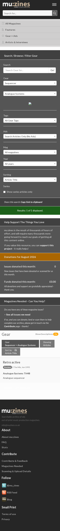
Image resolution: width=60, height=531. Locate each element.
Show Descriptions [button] (46, 334)
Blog (9, 499)
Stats (5, 447)
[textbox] (17, 13)
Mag (5, 147)
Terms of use (9, 514)
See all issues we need (18, 314)
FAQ (4, 442)
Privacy (6, 519)
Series (6, 186)
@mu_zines (13, 485)
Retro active (11, 362)
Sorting (7, 174)
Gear (5, 78)
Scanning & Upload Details (16, 471)
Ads (5, 131)
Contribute (9, 326)
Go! (52, 70)
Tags (5, 115)
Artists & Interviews (16, 42)
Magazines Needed (12, 466)
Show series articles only (19, 191)
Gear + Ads (11, 35)
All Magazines (13, 23)
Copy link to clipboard (31, 202)
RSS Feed (12, 492)
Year (5, 158)
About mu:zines (10, 437)
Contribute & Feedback (15, 460)
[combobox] (30, 13)
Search (6, 64)
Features (10, 29)
